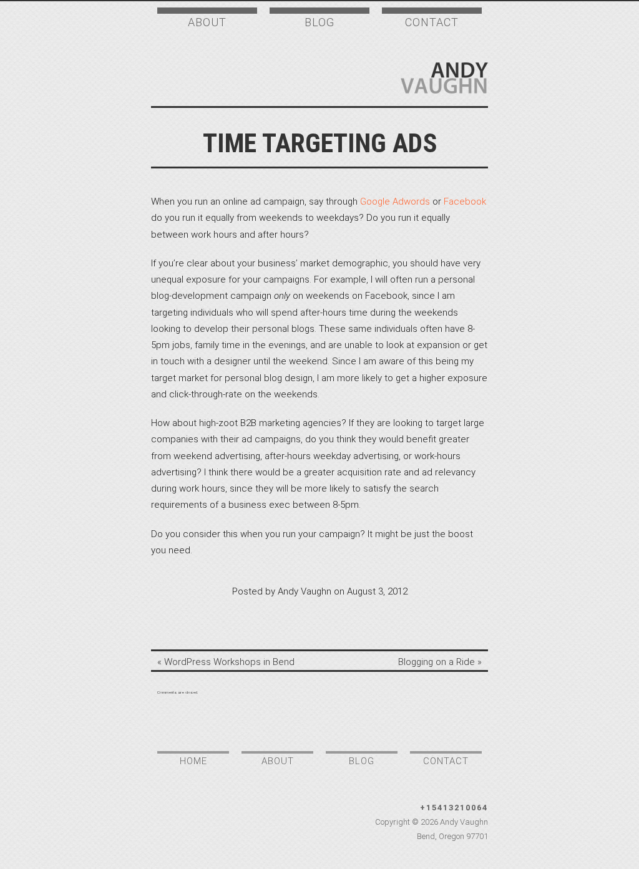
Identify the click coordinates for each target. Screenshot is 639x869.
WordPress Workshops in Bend (229, 662)
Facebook (465, 201)
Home (193, 761)
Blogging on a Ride (436, 662)
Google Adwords (395, 201)
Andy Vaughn (444, 78)
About (207, 22)
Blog (319, 22)
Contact (432, 22)
